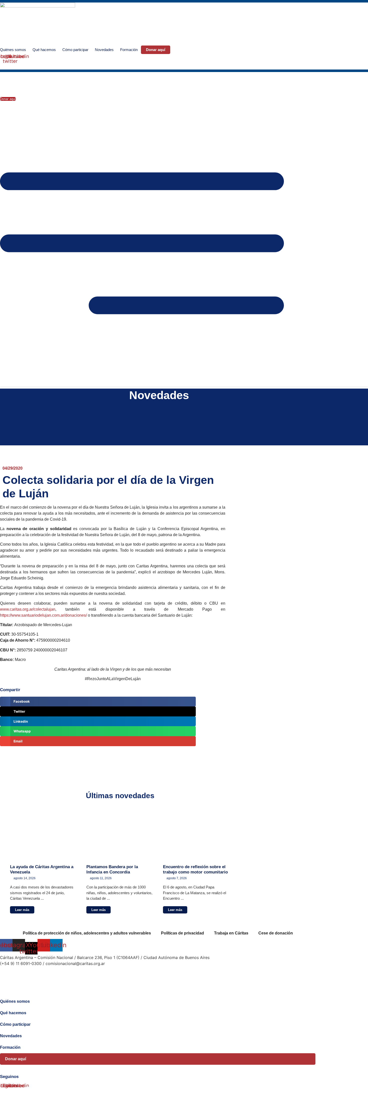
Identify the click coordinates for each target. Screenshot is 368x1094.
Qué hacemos (44, 50)
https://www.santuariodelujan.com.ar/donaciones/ (43, 615)
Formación (129, 50)
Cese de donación (275, 933)
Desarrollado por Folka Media (28, 973)
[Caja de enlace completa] (43, 862)
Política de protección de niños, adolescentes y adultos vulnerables (87, 933)
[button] (4, 65)
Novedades (104, 50)
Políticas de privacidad (182, 933)
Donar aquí (155, 50)
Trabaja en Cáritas (231, 933)
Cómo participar (75, 50)
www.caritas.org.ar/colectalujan (27, 609)
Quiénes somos (13, 50)
